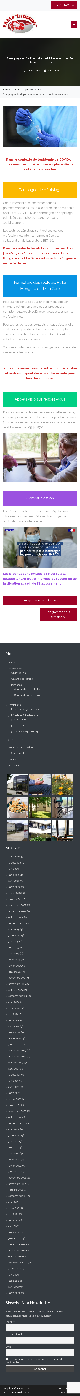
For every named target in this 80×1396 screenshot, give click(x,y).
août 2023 (14, 1068)
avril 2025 (13, 953)
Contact (12, 759)
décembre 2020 (17, 1244)
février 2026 (15, 892)
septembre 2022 (17, 1123)
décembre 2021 (17, 1177)
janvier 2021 (15, 1238)
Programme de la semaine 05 (59, 614)
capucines (54, 70)
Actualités (13, 765)
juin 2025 (13, 941)
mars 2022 (14, 1159)
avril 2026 (14, 880)
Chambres (20, 719)
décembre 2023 (17, 1050)
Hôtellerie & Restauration (25, 715)
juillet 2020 (14, 1268)
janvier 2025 (15, 971)
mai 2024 (13, 1020)
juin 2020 (13, 1274)
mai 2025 (13, 947)
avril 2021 (13, 1226)
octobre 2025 (15, 917)
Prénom (10, 1321)
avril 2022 (13, 1153)
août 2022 (14, 1129)
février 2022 (15, 1165)
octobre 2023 (15, 1062)
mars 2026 (14, 886)
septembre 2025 (17, 923)
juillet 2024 (14, 1008)
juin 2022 (13, 1141)
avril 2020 (14, 1286)
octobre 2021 (15, 1189)
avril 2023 (13, 1086)
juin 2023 (13, 1080)
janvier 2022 (15, 1171)
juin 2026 (13, 868)
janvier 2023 (15, 1105)
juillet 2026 (14, 862)
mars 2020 (14, 1292)
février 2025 (15, 965)
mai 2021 (13, 1220)
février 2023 (15, 1098)
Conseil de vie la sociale (27, 695)
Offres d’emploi (17, 753)
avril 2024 (14, 1026)
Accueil (12, 662)
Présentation (15, 668)
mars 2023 (14, 1092)
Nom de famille (15, 1334)
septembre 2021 (17, 1195)
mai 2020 (13, 1280)
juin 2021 (13, 1214)
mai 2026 (13, 874)
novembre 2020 (17, 1250)
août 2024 (14, 1001)
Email (9, 1346)
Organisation (18, 672)
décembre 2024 (17, 977)
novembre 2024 (17, 983)
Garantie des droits (22, 678)
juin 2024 (13, 1014)
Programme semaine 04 (40, 600)
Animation (17, 739)
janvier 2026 (15, 898)
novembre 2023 (17, 1056)
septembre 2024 (17, 995)
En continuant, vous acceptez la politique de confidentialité (34, 1361)
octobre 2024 (16, 989)
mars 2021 (14, 1232)
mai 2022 (13, 1147)
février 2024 (15, 1038)
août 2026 (14, 856)
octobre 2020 (16, 1256)
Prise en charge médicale (25, 709)
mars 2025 (14, 959)
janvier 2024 (15, 1044)
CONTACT (64, 5)
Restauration (21, 725)
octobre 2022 (15, 1117)
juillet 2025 (14, 935)
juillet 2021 (14, 1207)
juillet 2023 (14, 1074)
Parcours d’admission (20, 747)
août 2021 (13, 1201)
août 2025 (14, 929)
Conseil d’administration (27, 689)
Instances (16, 684)
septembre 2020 (17, 1262)
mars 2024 (14, 1032)
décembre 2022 (17, 1110)
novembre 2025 (17, 911)
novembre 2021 (17, 1183)
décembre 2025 (17, 905)
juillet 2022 (14, 1135)
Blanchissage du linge (26, 731)
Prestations (14, 704)
